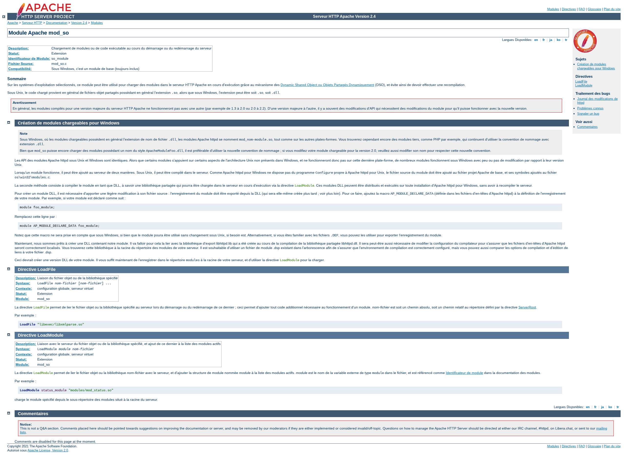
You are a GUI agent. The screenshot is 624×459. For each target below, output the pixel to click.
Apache (12, 23)
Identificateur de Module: (29, 58)
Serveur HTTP (32, 23)
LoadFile (581, 81)
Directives (569, 9)
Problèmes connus (590, 108)
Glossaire (594, 9)
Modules (553, 9)
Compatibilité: (20, 69)
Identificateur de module (464, 373)
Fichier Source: (21, 64)
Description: (18, 48)
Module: (22, 299)
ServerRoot (527, 307)
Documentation (56, 23)
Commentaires (587, 127)
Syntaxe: (23, 283)
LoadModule (583, 85)
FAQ (582, 9)
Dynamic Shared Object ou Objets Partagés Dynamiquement (327, 85)
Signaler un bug (588, 113)
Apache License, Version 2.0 (48, 450)
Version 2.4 (79, 23)
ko (558, 40)
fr (544, 40)
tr (566, 40)
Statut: (14, 53)
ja (550, 40)
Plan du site (612, 9)
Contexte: (24, 288)
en (536, 40)
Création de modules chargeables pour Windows (596, 66)
